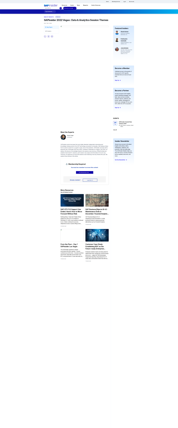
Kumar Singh (70, 135)
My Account (131, 1)
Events (72, 5)
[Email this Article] (52, 36)
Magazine (85, 5)
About (107, 1)
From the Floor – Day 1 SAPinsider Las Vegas (69, 245)
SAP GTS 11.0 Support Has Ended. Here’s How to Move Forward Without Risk (71, 211)
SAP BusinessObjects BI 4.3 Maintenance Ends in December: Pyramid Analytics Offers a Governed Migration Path (96, 211)
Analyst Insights (49, 17)
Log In (124, 1)
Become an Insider (68, 8)
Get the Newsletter (120, 160)
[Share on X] (48, 36)
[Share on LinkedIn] (45, 36)
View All (115, 129)
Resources (64, 5)
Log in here (89, 180)
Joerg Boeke (124, 48)
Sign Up (117, 80)
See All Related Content (67, 192)
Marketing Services (116, 1)
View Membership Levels (84, 172)
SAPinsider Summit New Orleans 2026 (125, 122)
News (78, 5)
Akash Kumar (124, 31)
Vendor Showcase (95, 5)
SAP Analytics (48, 31)
